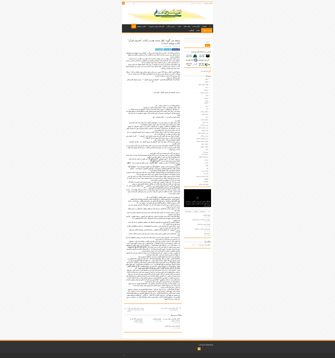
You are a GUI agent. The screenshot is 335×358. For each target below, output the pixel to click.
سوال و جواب (204, 119)
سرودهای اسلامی (203, 156)
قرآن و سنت (196, 26)
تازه (209, 211)
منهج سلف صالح (203, 184)
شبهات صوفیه (204, 146)
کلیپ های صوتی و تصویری (156, 26)
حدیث (206, 106)
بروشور (206, 90)
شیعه (133, 26)
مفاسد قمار (207, 233)
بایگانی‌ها (207, 245)
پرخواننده (202, 211)
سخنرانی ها (205, 154)
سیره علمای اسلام (203, 133)
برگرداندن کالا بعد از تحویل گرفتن (136, 320)
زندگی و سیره (204, 111)
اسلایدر (206, 81)
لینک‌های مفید (204, 71)
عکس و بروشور (141, 26)
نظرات (196, 211)
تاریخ (207, 95)
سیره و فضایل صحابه (202, 138)
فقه (207, 168)
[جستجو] (123, 3)
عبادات (198, 30)
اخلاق (206, 79)
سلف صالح (187, 26)
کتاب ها (206, 173)
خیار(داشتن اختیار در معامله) (202, 229)
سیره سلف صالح (203, 127)
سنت (206, 117)
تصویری (206, 98)
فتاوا (207, 165)
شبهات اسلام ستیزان (202, 141)
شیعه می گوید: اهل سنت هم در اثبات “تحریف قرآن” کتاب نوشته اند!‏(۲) (136, 309)
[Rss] (133, 3)
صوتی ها (205, 152)
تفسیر (206, 100)
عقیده (206, 162)
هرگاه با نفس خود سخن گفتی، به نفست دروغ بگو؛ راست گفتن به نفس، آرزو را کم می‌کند (197, 204)
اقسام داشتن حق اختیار (172, 326)
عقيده (179, 26)
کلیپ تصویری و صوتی (202, 176)
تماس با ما (198, 3)
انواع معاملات (156, 319)
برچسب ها (188, 211)
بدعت (206, 87)
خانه (210, 26)
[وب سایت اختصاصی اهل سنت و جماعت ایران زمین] (167, 14)
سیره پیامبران (204, 125)
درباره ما (193, 3)
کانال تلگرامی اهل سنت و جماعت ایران (171, 320)
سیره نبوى (205, 122)
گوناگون (191, 30)
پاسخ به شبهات (207, 30)
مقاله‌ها (206, 181)
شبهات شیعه (204, 144)
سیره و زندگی (171, 26)
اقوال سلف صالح (203, 84)
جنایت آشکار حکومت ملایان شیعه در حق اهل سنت (169, 308)
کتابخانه (204, 26)
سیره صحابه (204, 130)
